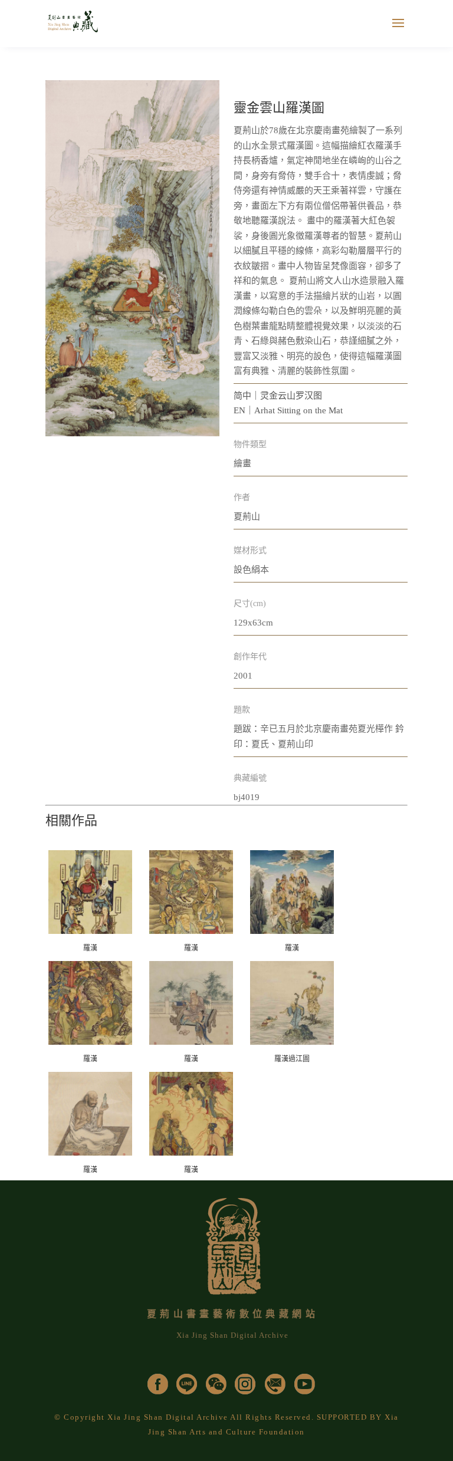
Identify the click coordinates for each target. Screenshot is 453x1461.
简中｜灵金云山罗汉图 (278, 395)
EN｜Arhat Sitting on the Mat (288, 410)
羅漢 (90, 948)
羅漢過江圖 (292, 1059)
